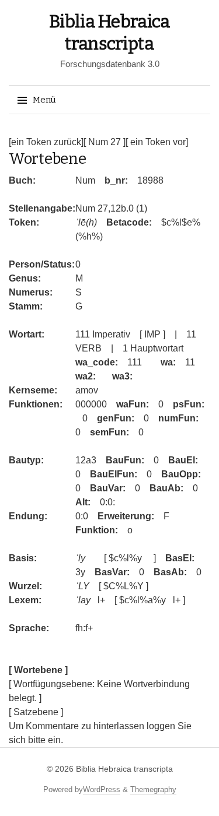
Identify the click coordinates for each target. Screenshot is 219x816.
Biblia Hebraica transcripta (124, 768)
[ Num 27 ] (105, 142)
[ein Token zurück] (46, 142)
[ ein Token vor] (157, 142)
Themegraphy (153, 789)
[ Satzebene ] (36, 712)
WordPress (101, 789)
